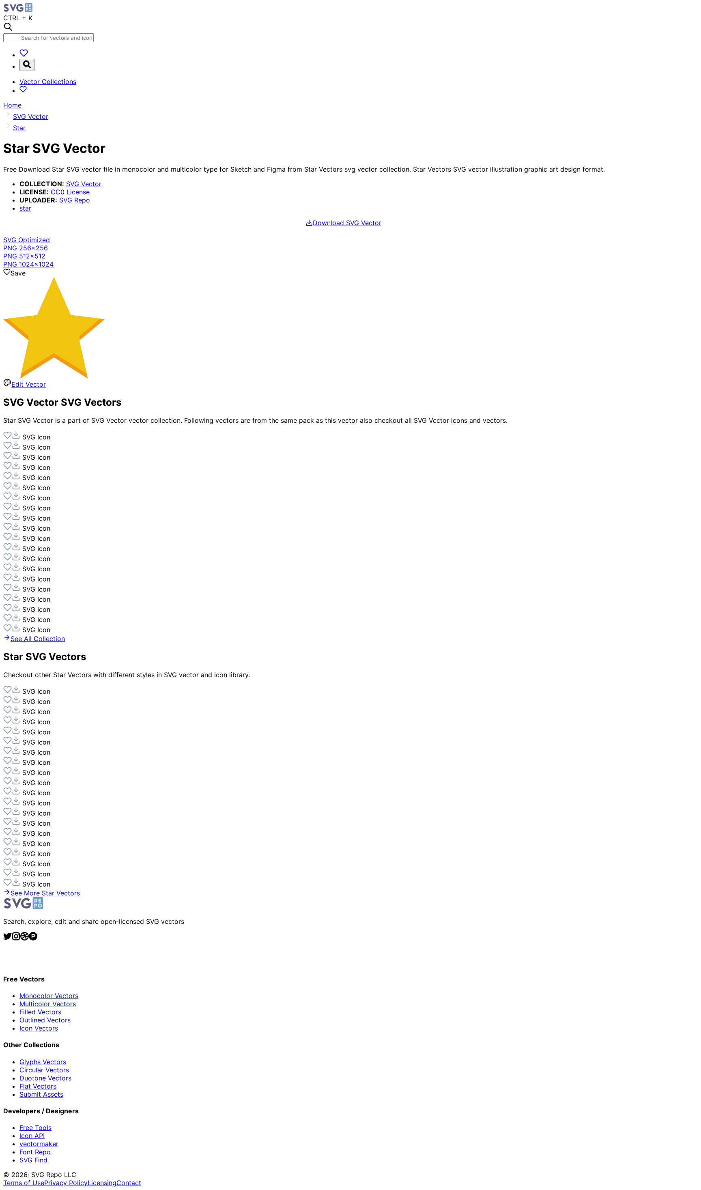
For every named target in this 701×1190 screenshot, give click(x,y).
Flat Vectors (37, 1086)
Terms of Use (23, 1183)
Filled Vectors (40, 1012)
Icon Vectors (38, 1028)
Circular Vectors (44, 1070)
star (25, 208)
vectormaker (38, 1144)
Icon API (32, 1136)
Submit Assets (41, 1094)
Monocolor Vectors (48, 996)
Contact (128, 1183)
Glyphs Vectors (42, 1062)
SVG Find (33, 1160)
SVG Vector (83, 184)
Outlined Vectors (45, 1020)
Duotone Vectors (45, 1078)
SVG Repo (74, 200)
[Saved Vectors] (23, 55)
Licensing (102, 1183)
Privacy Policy (66, 1183)
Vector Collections (47, 81)
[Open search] (26, 65)
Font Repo (35, 1152)
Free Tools (35, 1127)
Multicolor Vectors (47, 1004)
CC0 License (70, 192)
